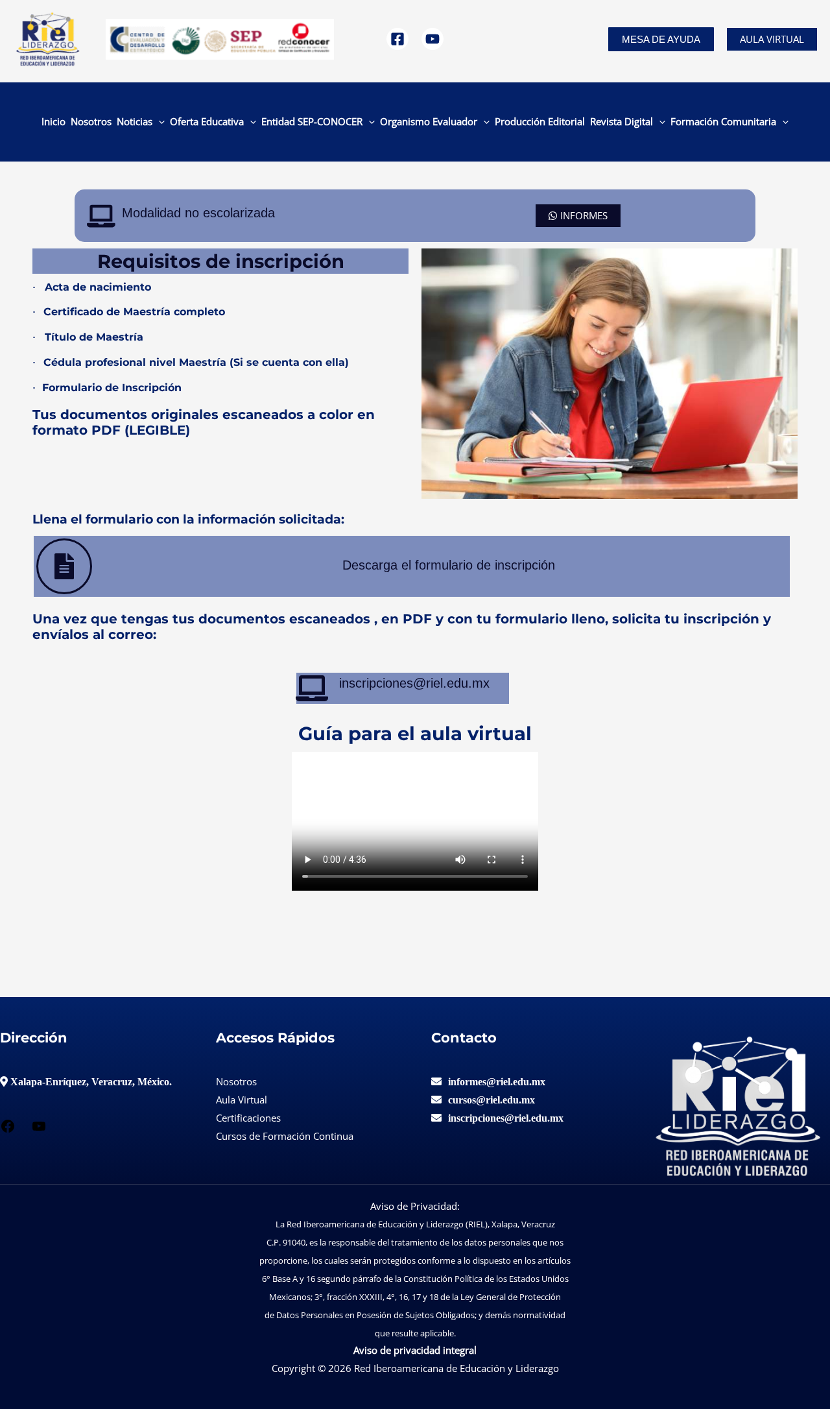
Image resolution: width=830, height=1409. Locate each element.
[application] (158, 121)
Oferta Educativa (207, 121)
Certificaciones (248, 1117)
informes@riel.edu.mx (496, 1081)
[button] (661, 39)
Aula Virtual (772, 38)
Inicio (53, 121)
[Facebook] (397, 39)
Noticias (134, 121)
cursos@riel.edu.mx (491, 1099)
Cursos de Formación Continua (284, 1135)
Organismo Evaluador (428, 121)
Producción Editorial (540, 121)
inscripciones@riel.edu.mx (505, 1118)
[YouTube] (432, 39)
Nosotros (91, 121)
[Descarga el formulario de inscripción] (64, 566)
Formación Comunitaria (723, 121)
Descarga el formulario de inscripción (448, 565)
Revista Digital (621, 121)
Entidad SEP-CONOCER (311, 121)
